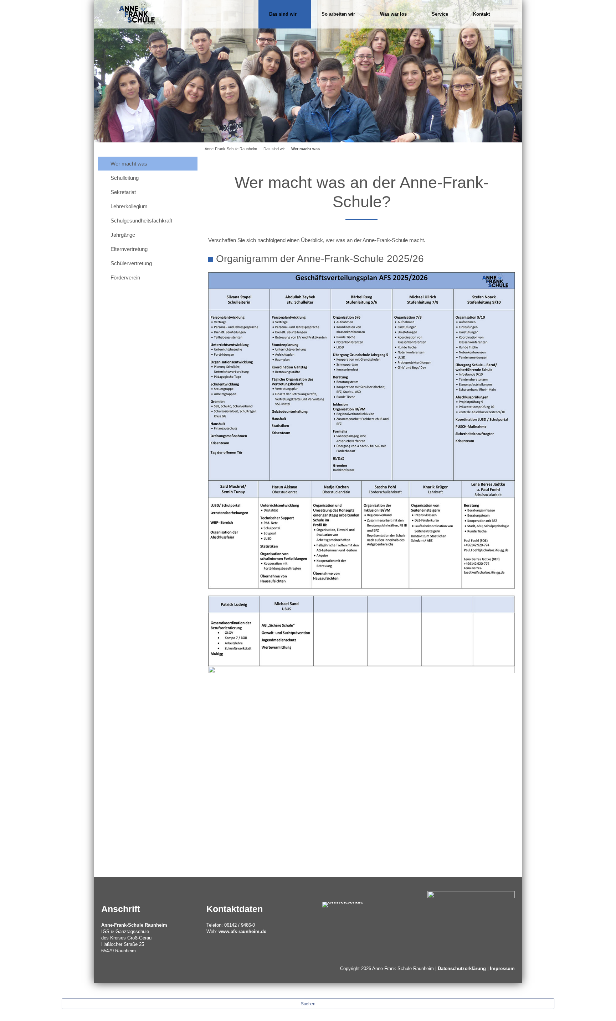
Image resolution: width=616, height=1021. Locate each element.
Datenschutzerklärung (462, 968)
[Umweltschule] (342, 904)
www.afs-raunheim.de (242, 931)
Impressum (502, 968)
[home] (137, 12)
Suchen (308, 1003)
